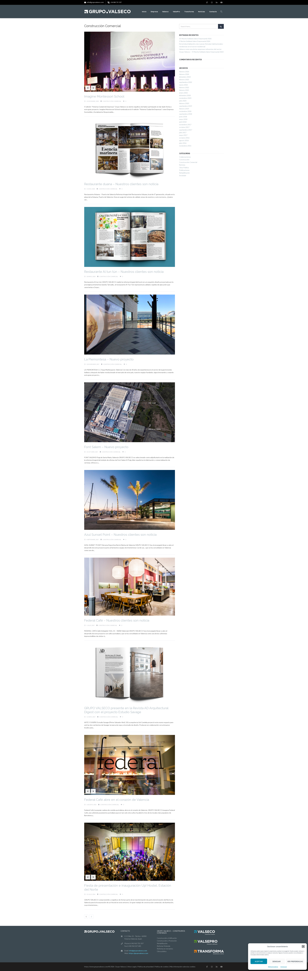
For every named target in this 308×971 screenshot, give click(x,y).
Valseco (165, 12)
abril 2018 (182, 122)
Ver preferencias (295, 961)
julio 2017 (182, 132)
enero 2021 (183, 93)
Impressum (283, 966)
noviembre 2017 (185, 125)
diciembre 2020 (185, 95)
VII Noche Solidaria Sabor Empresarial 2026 (195, 39)
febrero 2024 (184, 74)
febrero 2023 (184, 79)
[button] (303, 946)
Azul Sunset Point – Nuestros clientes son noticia (120, 534)
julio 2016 (182, 143)
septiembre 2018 (185, 114)
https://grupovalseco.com (138, 953)
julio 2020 (182, 101)
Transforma (189, 12)
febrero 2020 (184, 103)
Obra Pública (184, 167)
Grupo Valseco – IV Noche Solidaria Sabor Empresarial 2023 (201, 52)
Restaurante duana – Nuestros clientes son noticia (121, 184)
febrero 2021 (184, 90)
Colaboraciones (185, 157)
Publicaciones (184, 170)
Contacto (213, 12)
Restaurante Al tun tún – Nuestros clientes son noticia (124, 272)
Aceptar (259, 961)
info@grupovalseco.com (138, 951)
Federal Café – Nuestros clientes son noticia (116, 620)
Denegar (277, 961)
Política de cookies (273, 966)
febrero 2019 (184, 109)
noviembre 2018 (185, 111)
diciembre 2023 (185, 77)
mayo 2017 (183, 135)
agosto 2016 (184, 140)
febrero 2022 (184, 87)
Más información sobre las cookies (182, 967)
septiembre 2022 (185, 82)
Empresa (154, 12)
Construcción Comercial (112, 101)
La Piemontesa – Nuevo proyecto (109, 359)
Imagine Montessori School (104, 96)
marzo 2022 (183, 85)
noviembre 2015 (185, 146)
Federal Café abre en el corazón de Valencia (116, 800)
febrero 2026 (184, 72)
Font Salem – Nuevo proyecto (106, 447)
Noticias (201, 12)
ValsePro (176, 12)
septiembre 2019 (185, 106)
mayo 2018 (183, 119)
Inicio (144, 12)
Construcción (184, 160)
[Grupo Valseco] (107, 11)
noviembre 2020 (185, 98)
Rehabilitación (184, 173)
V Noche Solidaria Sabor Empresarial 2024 (194, 41)
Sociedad (182, 175)
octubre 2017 (184, 127)
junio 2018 (183, 117)
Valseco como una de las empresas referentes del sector (200, 49)
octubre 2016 (184, 138)
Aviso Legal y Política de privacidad (140, 967)
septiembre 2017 (185, 130)
